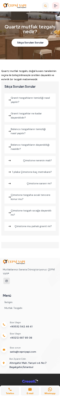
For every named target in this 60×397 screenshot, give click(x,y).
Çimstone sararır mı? (39, 183)
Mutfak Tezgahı (13, 308)
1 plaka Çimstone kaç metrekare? (32, 172)
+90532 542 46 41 (21, 326)
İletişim (8, 302)
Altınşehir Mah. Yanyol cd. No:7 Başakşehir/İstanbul (28, 365)
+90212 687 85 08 (21, 337)
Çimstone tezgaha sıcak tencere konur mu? (30, 197)
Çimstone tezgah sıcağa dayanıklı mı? (31, 212)
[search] (45, 5)
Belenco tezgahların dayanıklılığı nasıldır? (30, 147)
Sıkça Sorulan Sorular (30, 42)
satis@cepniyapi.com (23, 351)
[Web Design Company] (30, 380)
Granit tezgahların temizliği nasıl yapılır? (30, 100)
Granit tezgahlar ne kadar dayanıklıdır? (26, 115)
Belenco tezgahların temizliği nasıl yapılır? (28, 131)
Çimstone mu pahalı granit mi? (33, 226)
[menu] (55, 5)
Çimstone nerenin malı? (37, 160)
